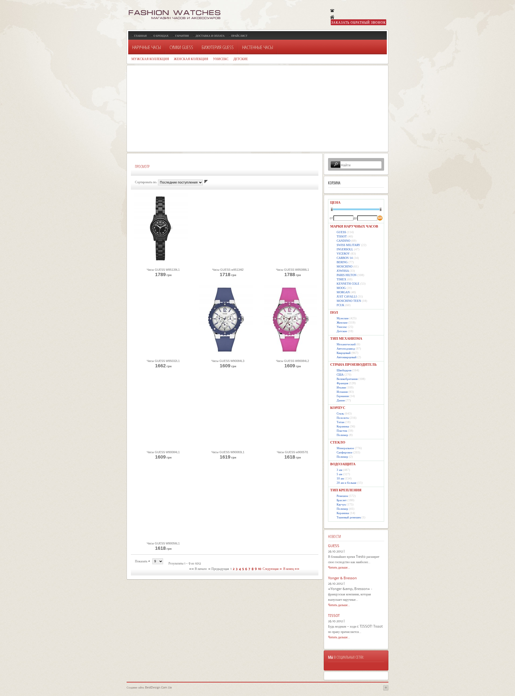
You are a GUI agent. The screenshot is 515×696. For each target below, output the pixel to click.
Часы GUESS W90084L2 (292, 360)
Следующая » (272, 568)
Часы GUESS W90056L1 (163, 543)
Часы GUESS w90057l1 (292, 452)
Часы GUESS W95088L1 (292, 269)
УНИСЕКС (221, 58)
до (354, 218)
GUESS (333, 545)
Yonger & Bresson (342, 578)
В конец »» (291, 568)
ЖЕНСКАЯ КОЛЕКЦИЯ (191, 58)
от (331, 218)
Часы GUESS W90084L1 (163, 452)
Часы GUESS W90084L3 (227, 360)
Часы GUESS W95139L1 (163, 269)
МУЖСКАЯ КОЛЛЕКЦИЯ (150, 58)
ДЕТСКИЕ (240, 58)
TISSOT (334, 615)
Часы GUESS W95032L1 (163, 360)
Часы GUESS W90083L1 (227, 452)
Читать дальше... (339, 567)
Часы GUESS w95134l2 (228, 269)
